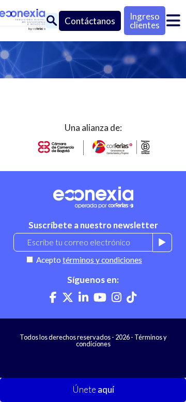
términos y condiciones (102, 259)
